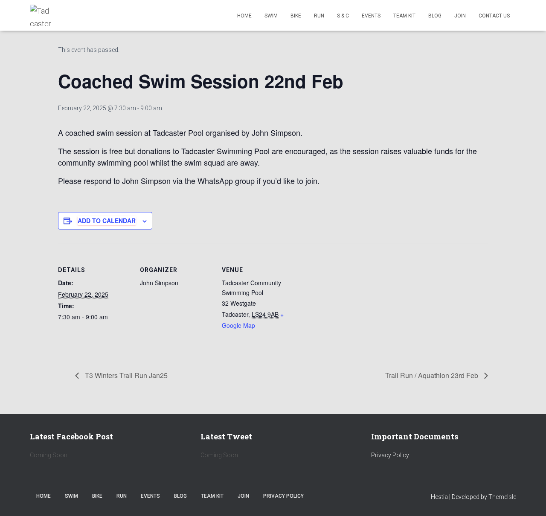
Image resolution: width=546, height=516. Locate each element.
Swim (271, 16)
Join (460, 16)
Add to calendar (107, 220)
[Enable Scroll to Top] (529, 499)
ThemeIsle (502, 496)
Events (371, 16)
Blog (434, 16)
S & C (343, 16)
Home (244, 16)
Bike (295, 16)
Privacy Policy (390, 455)
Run (319, 16)
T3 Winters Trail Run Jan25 (125, 375)
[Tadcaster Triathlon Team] (40, 15)
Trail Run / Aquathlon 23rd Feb (432, 375)
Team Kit (404, 16)
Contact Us (494, 16)
